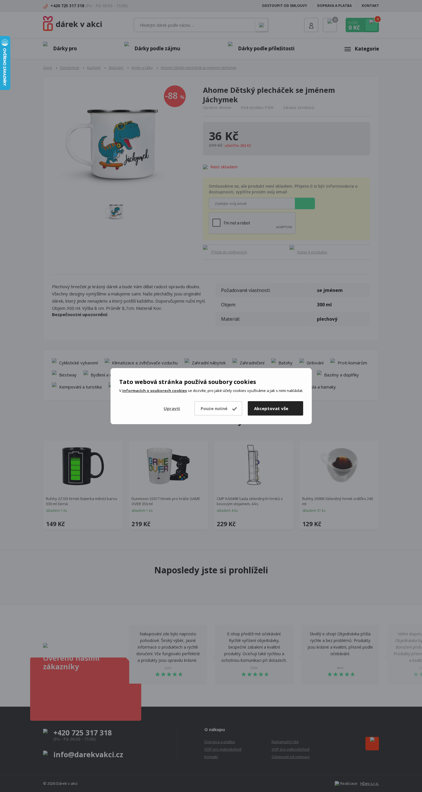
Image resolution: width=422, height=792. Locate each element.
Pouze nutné (214, 408)
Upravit (172, 408)
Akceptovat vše (271, 408)
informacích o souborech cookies (154, 390)
